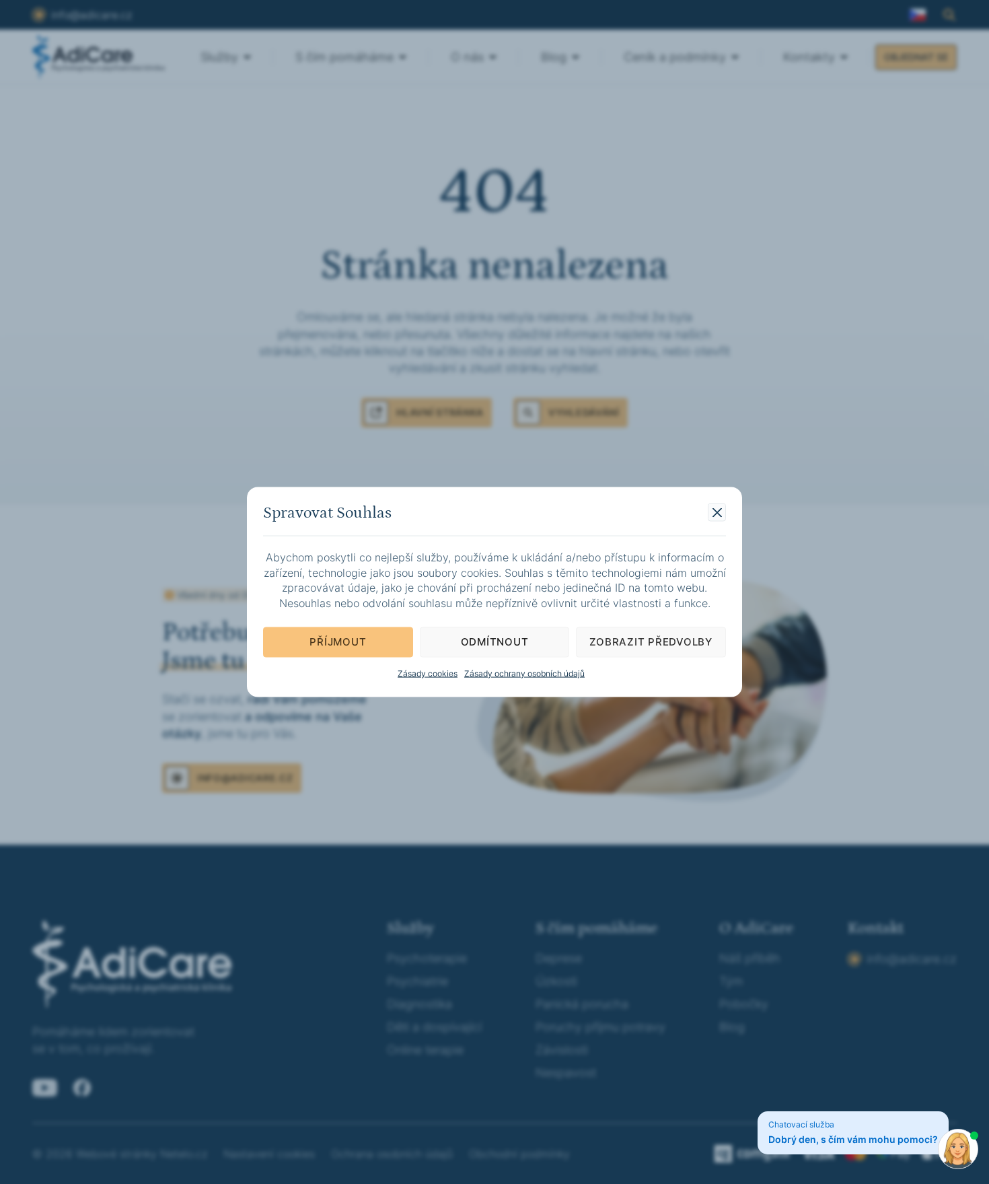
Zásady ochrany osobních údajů (524, 673)
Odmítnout (495, 641)
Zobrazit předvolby (650, 641)
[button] (717, 512)
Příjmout (337, 641)
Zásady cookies (427, 673)
